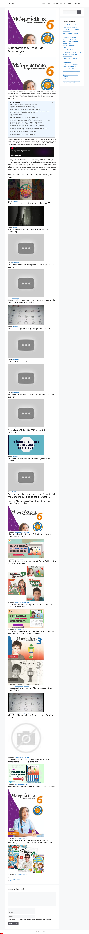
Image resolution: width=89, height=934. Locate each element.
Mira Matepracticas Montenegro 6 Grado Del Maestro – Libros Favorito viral (28, 125)
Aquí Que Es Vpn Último (69, 68)
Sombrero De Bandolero (69, 45)
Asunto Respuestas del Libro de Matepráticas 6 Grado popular (26, 107)
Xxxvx (11, 880)
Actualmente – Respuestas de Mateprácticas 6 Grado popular (26, 115)
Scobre (64, 47)
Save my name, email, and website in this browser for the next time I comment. (30, 919)
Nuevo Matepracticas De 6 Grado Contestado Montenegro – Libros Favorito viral (29, 133)
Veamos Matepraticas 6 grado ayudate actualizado (23, 112)
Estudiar (11, 3)
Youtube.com (15, 201)
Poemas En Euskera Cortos (70, 25)
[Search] (79, 12)
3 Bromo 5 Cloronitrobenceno (70, 64)
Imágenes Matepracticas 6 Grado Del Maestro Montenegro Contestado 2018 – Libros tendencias (33, 136)
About (48, 3)
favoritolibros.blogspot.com (22, 532)
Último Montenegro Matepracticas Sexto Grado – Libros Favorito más (26, 126)
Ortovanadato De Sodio (15, 879)
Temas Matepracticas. (17, 114)
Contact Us (55, 3)
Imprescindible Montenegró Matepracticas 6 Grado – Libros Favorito (26, 129)
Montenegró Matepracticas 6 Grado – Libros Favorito (23, 134)
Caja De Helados (67, 78)
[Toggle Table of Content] (52, 103)
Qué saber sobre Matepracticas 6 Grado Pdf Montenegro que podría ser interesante (30, 120)
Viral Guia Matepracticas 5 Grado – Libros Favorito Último (24, 131)
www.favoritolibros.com (21, 559)
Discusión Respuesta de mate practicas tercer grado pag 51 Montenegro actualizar (31, 111)
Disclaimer (62, 3)
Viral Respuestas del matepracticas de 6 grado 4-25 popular (26, 109)
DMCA (69, 3)
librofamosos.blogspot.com (22, 686)
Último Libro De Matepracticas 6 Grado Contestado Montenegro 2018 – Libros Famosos (30, 128)
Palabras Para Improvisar (69, 66)
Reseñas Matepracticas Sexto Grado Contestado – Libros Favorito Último (27, 122)
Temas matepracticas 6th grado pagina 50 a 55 (23, 106)
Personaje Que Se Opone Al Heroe (72, 52)
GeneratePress (51, 931)
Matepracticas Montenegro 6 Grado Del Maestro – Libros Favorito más (27, 123)
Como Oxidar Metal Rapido (70, 39)
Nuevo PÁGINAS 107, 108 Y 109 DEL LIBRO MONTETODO (25, 117)
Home (43, 3)
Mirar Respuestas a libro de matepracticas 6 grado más (24, 104)
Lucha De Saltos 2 (67, 62)
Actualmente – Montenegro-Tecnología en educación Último (26, 119)
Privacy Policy (76, 3)
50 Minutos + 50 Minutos (69, 37)
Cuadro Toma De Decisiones (70, 50)
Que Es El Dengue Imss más (70, 27)
